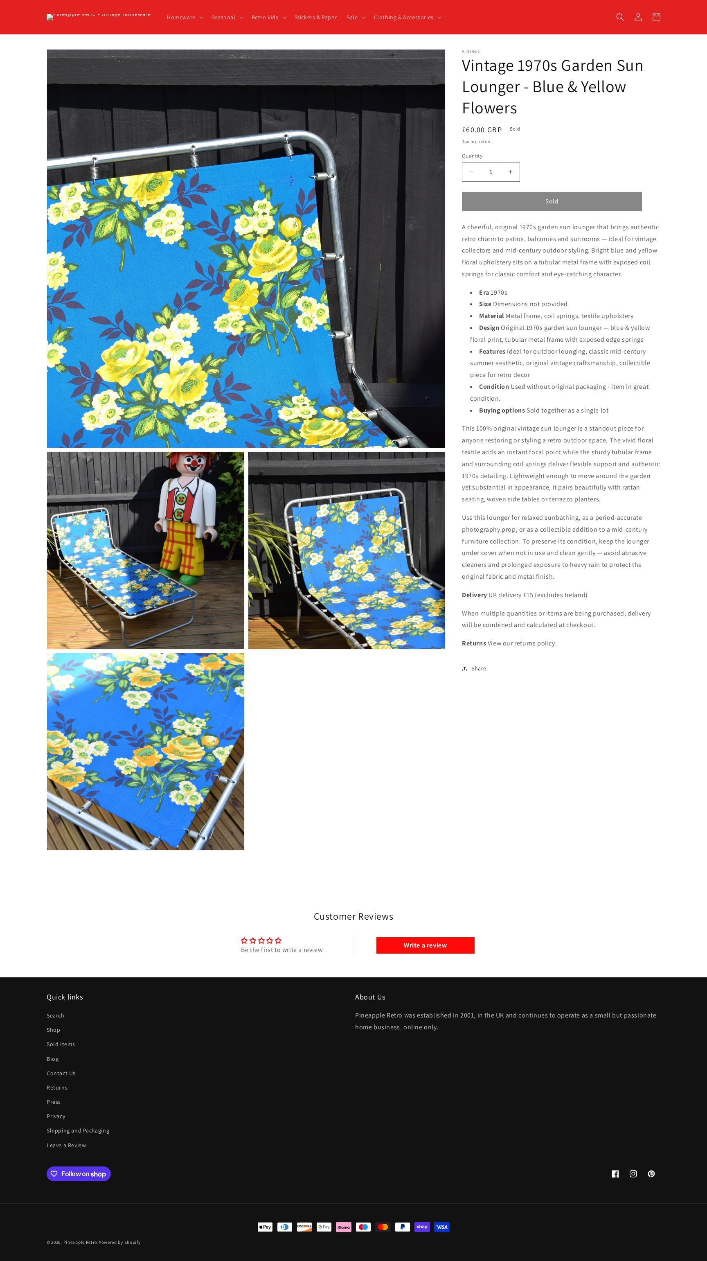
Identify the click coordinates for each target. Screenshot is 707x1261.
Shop (53, 1029)
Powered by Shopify (120, 1242)
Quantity (472, 155)
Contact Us (61, 1073)
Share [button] (478, 668)
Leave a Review (66, 1145)
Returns (57, 1087)
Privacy (56, 1116)
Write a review (425, 945)
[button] (184, 17)
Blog (53, 1058)
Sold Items (61, 1044)
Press (54, 1101)
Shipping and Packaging (78, 1130)
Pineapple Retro (80, 1242)
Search (56, 1015)
